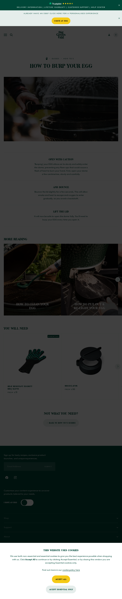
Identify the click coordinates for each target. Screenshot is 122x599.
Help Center (98, 7)
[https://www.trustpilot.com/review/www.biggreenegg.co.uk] (61, 3)
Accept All (61, 579)
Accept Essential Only (61, 589)
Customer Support (78, 7)
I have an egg (61, 21)
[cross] (119, 5)
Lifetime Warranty (55, 7)
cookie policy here (71, 570)
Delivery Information (29, 7)
